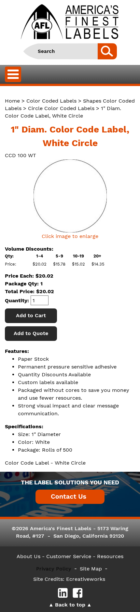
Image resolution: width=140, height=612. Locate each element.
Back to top (70, 605)
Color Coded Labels (51, 101)
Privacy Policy (53, 569)
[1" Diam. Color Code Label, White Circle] (70, 195)
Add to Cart (31, 315)
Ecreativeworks (85, 579)
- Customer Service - (68, 556)
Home (12, 101)
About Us (28, 556)
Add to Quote (31, 333)
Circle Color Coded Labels (61, 108)
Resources (110, 556)
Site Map (91, 569)
